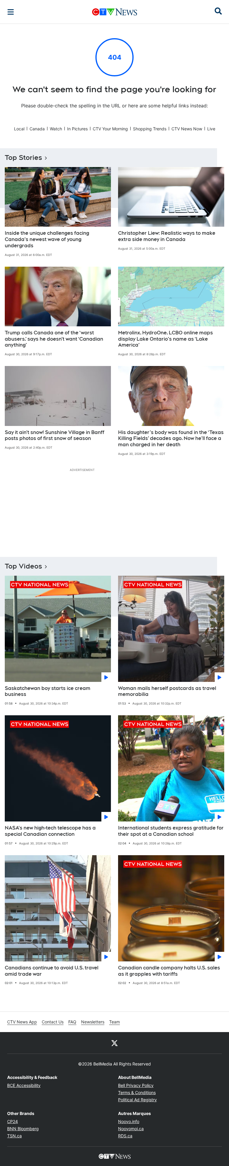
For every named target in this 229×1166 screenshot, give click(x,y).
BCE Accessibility (24, 1085)
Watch (56, 128)
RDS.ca (125, 1135)
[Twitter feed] (114, 1042)
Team (114, 1021)
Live (211, 128)
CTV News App (22, 1021)
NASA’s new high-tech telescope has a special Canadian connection (50, 831)
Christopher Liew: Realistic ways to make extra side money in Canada (166, 236)
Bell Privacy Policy (136, 1085)
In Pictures (77, 128)
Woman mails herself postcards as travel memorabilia (167, 691)
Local (19, 128)
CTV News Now (186, 128)
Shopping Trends (149, 128)
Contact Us (53, 1021)
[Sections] (11, 12)
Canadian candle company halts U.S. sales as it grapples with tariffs (169, 971)
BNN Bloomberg (23, 1128)
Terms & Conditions (137, 1092)
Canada (37, 128)
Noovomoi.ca (131, 1128)
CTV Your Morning (110, 128)
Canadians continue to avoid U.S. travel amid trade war (51, 971)
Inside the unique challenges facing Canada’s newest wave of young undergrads (47, 239)
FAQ (72, 1021)
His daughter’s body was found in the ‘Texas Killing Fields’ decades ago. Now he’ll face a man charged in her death (171, 439)
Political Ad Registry (137, 1099)
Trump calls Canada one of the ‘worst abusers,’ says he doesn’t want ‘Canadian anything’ (54, 339)
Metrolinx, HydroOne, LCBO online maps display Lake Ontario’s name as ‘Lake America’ (165, 339)
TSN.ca (14, 1135)
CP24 (12, 1121)
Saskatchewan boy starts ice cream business (47, 691)
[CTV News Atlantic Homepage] (114, 12)
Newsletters (92, 1021)
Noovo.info (128, 1121)
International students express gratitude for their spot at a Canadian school (171, 831)
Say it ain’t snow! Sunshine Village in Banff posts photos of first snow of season (54, 435)
